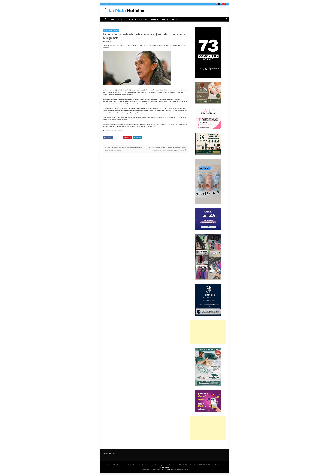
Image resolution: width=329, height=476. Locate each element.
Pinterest (128, 137)
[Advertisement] (208, 332)
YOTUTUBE (224, 4)
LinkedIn (138, 137)
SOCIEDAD (154, 19)
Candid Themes (183, 470)
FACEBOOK (216, 4)
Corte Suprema (109, 130)
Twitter (118, 137)
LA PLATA (132, 19)
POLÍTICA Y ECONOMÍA (117, 19)
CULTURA (165, 19)
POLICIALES (143, 19)
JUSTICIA (115, 130)
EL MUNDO (175, 19)
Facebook (108, 137)
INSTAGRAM (222, 4)
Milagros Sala (121, 130)
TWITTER (219, 4)
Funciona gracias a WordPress (150, 470)
